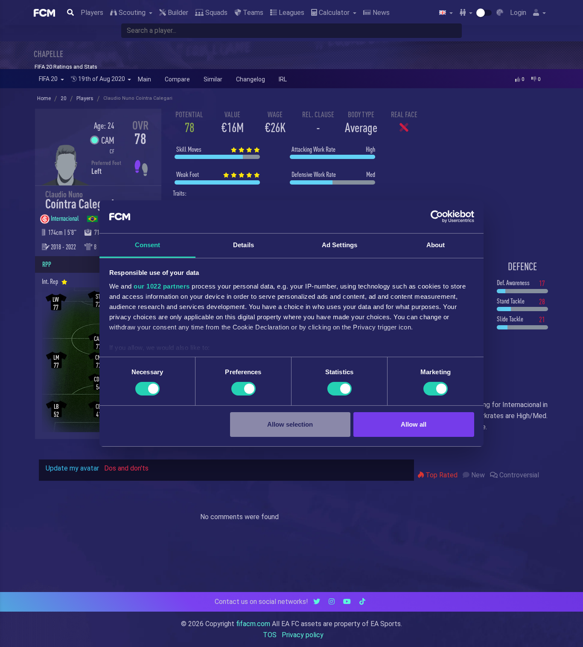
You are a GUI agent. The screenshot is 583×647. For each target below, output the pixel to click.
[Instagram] (332, 602)
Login (518, 13)
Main (144, 79)
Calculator (334, 13)
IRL (283, 79)
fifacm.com (253, 624)
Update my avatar (72, 468)
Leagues (290, 13)
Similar (213, 79)
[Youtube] (347, 602)
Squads (215, 13)
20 (64, 98)
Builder (177, 13)
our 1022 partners (162, 286)
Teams (252, 13)
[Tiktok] (362, 602)
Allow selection (290, 424)
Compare (177, 79)
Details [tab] (243, 244)
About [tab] (435, 244)
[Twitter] (316, 602)
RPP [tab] (46, 264)
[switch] (243, 389)
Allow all (413, 424)
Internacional (65, 218)
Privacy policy (303, 635)
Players (92, 13)
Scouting (132, 13)
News (380, 13)
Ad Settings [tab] (339, 244)
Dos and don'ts (126, 468)
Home (44, 98)
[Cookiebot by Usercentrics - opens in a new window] (436, 216)
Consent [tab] (147, 244)
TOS (270, 635)
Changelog (250, 79)
